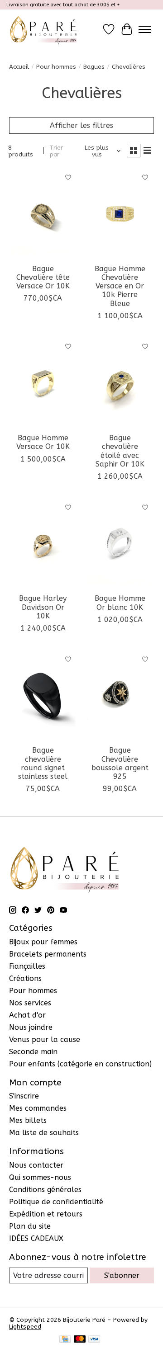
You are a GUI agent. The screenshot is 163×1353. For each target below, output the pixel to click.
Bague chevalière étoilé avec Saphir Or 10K (120, 451)
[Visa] (94, 1339)
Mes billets (28, 1120)
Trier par (56, 151)
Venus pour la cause (44, 1039)
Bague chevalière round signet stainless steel (42, 763)
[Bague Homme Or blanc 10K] (120, 544)
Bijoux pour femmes (43, 942)
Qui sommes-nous (40, 1177)
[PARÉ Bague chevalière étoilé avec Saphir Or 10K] (120, 383)
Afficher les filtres (81, 125)
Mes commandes (38, 1108)
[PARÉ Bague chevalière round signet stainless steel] (43, 695)
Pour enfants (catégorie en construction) (80, 1064)
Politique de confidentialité (56, 1201)
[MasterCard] (80, 1339)
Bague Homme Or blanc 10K (120, 602)
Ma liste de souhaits (44, 1132)
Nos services (30, 1003)
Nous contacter (36, 1165)
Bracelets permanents (47, 954)
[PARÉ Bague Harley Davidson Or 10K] (43, 544)
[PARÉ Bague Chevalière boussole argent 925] (120, 695)
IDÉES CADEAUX (36, 1238)
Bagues (94, 66)
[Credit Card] (65, 1339)
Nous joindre (31, 1027)
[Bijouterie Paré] (43, 29)
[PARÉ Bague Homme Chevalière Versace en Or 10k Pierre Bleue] (120, 214)
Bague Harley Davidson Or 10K (43, 607)
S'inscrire (24, 1096)
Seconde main (33, 1051)
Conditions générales (45, 1189)
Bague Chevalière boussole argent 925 (120, 763)
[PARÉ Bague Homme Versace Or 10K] (43, 383)
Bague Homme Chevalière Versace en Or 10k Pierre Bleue (120, 286)
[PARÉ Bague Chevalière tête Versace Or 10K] (43, 214)
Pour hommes (56, 66)
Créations (25, 978)
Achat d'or (27, 1015)
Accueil (19, 66)
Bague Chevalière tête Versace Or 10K (43, 277)
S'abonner (121, 1275)
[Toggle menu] (145, 29)
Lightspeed (25, 1326)
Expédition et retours (45, 1214)
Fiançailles (27, 966)
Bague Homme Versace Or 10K (43, 442)
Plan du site (30, 1226)
